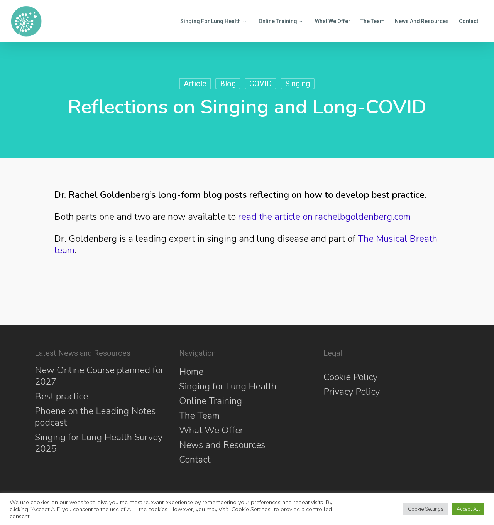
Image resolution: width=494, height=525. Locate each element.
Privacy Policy (351, 391)
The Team (199, 415)
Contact (194, 459)
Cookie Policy (350, 377)
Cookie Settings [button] (425, 509)
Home (191, 371)
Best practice (61, 396)
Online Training (210, 401)
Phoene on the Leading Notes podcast (95, 416)
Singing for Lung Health (227, 386)
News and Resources (222, 445)
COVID (260, 83)
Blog (228, 83)
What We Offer (211, 430)
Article (195, 83)
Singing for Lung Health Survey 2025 (98, 442)
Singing (297, 83)
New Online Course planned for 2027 (99, 375)
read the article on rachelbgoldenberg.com (324, 216)
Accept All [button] (468, 509)
